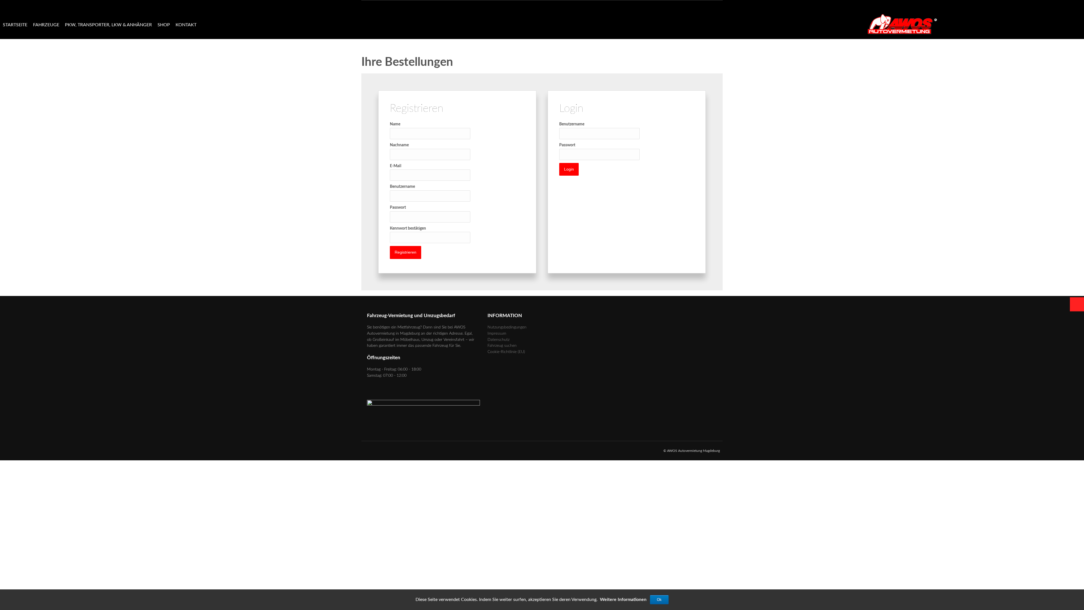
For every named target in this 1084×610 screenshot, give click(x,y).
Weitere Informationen (623, 599)
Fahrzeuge (46, 25)
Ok (659, 600)
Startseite (15, 25)
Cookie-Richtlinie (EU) (506, 352)
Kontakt (186, 25)
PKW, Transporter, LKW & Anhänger (108, 25)
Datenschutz (499, 339)
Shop (164, 25)
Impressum (497, 333)
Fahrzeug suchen (502, 345)
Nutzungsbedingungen (507, 327)
